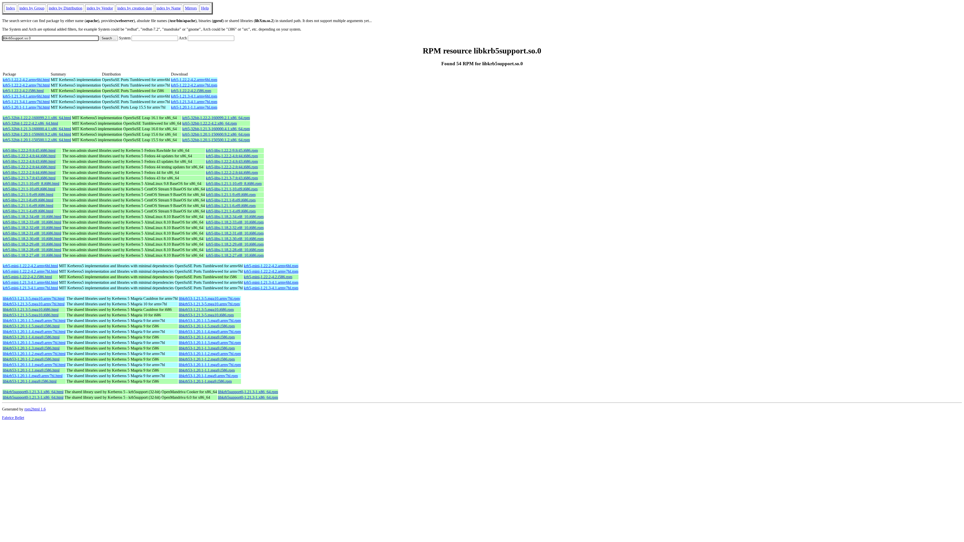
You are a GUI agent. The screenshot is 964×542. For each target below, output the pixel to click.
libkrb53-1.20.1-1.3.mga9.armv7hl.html (34, 343)
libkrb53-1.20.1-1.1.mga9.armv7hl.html (34, 365)
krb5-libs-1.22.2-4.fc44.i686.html (29, 156)
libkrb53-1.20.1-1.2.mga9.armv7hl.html (34, 354)
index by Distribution (65, 8)
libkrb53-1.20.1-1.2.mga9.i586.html (31, 359)
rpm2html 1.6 (35, 409)
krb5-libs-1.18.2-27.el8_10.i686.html (32, 255)
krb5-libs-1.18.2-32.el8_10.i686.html (32, 228)
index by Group (31, 8)
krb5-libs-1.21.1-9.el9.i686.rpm (231, 194)
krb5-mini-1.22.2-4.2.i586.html (27, 277)
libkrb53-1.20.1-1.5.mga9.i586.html (31, 326)
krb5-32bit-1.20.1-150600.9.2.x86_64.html (37, 134)
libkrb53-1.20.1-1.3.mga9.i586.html (31, 348)
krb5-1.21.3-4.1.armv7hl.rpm (194, 102)
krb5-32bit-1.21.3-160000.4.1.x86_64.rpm (216, 129)
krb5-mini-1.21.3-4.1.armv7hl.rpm (271, 288)
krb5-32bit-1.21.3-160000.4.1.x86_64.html (37, 129)
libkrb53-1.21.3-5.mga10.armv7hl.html (34, 298)
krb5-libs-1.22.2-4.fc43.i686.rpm (232, 161)
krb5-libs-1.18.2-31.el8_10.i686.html (32, 233)
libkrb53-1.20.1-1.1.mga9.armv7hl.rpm (210, 365)
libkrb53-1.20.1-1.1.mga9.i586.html (31, 370)
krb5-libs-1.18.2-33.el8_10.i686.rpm (235, 222)
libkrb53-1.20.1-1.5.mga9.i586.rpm (207, 326)
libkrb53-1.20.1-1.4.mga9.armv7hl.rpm (210, 331)
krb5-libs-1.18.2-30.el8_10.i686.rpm (235, 239)
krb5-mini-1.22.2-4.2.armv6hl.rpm (271, 266)
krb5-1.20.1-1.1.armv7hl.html (26, 107)
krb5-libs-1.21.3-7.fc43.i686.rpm (232, 178)
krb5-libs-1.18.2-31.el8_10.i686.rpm (235, 233)
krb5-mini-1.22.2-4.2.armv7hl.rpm (271, 271)
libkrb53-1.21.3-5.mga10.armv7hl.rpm (209, 298)
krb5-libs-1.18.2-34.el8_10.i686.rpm (235, 217)
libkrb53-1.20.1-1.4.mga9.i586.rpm (207, 337)
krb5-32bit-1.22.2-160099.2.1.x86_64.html (37, 118)
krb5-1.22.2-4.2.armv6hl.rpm (194, 80)
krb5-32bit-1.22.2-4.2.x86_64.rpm (209, 123)
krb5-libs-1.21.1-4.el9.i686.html (28, 211)
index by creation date (134, 8)
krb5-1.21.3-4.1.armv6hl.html (26, 96)
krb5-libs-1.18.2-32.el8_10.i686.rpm (235, 228)
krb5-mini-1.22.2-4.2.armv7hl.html (30, 271)
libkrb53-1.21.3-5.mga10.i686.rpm (206, 309)
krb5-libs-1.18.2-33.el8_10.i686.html (32, 222)
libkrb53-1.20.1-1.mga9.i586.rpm (205, 381)
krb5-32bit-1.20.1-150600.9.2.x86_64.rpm (216, 134)
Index (10, 8)
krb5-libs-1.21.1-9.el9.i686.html (28, 194)
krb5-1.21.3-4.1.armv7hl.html (26, 102)
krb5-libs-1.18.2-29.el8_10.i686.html (32, 244)
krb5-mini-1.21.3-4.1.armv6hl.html (30, 282)
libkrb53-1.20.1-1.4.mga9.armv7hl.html (34, 331)
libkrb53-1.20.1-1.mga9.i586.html (29, 381)
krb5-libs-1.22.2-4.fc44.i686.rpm (232, 156)
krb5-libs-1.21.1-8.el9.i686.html (28, 200)
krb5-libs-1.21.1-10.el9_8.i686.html (31, 183)
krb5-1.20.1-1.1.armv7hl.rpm (194, 107)
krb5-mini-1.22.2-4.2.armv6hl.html (30, 266)
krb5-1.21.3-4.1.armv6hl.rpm (194, 96)
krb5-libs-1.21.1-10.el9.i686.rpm (232, 189)
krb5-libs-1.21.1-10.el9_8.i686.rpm (234, 183)
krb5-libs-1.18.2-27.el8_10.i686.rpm (235, 255)
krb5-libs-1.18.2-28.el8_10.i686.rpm (235, 250)
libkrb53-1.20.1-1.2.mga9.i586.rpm (207, 359)
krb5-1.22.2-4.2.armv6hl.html (26, 80)
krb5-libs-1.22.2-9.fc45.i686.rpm (232, 150)
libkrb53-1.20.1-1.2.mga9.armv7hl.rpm (210, 354)
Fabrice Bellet (13, 418)
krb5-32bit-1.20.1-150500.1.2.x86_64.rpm (216, 140)
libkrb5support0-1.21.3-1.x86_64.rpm (248, 392)
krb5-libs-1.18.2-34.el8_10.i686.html (32, 217)
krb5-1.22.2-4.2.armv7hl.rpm (194, 85)
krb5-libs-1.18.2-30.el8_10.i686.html (32, 239)
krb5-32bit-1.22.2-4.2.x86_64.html (30, 123)
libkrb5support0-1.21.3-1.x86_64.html (33, 392)
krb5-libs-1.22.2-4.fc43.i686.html (29, 161)
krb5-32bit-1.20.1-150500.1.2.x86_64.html (37, 140)
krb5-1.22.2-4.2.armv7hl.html (26, 85)
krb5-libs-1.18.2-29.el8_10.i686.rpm (235, 244)
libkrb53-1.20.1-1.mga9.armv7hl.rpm (208, 376)
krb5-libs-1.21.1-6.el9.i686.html (28, 206)
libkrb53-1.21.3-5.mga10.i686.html (30, 309)
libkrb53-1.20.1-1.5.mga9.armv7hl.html (34, 320)
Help (205, 8)
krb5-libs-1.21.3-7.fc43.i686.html (29, 178)
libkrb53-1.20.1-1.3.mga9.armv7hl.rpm (210, 343)
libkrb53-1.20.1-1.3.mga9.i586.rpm (207, 348)
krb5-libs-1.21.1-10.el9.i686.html (29, 189)
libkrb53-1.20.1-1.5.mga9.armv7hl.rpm (210, 320)
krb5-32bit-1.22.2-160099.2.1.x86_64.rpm (216, 118)
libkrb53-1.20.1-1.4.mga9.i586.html (31, 337)
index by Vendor (100, 8)
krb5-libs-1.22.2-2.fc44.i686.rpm (232, 167)
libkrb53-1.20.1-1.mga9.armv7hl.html (33, 376)
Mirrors (191, 8)
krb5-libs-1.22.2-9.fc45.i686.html (29, 150)
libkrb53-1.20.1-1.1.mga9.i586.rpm (207, 370)
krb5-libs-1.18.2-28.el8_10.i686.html (32, 250)
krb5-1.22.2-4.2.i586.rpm (191, 91)
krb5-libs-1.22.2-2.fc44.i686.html (29, 167)
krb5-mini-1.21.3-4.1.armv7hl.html (30, 288)
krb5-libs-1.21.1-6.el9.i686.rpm (231, 206)
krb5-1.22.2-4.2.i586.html (23, 91)
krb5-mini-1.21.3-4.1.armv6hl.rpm (271, 282)
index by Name (168, 8)
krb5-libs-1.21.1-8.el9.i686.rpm (231, 200)
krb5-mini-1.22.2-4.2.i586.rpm (268, 277)
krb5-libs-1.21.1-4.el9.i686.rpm (231, 211)
